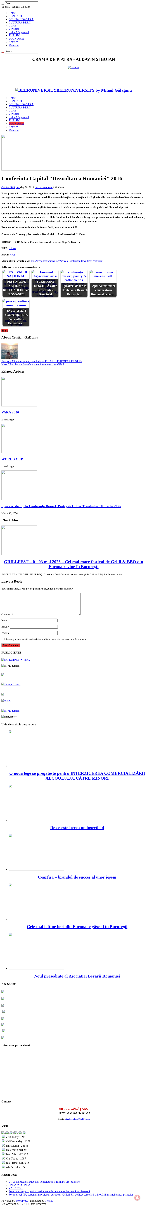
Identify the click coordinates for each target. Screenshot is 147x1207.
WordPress (22, 1200)
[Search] (2, 4)
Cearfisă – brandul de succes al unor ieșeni (77, 877)
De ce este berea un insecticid (77, 827)
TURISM (14, 35)
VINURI (14, 28)
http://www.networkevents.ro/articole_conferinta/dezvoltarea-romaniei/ (67, 260)
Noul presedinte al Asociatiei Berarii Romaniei (77, 976)
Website (5, 633)
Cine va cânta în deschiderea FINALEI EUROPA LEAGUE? (41, 361)
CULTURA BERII (19, 22)
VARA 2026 (10, 412)
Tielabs (49, 1200)
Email (5, 626)
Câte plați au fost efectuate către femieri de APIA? (32, 364)
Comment (7, 614)
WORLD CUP (12, 459)
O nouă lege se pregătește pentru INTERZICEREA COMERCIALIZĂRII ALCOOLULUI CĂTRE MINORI (77, 775)
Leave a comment (44, 187)
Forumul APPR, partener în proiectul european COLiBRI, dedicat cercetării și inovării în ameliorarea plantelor (71, 1194)
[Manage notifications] (137, 1198)
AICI (12, 254)
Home (12, 12)
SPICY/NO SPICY (20, 1184)
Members (14, 45)
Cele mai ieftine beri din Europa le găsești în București (77, 926)
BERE (12, 25)
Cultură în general (19, 32)
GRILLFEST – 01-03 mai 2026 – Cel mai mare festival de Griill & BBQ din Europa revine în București (73, 564)
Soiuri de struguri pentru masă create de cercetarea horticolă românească (49, 1191)
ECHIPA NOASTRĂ (21, 19)
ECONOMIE (16, 38)
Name (5, 620)
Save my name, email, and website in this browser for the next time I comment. (46, 639)
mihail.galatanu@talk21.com (77, 1119)
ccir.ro (12, 248)
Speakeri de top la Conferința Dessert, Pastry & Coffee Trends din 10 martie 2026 (61, 506)
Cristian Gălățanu (10, 187)
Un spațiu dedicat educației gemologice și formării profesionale (44, 1181)
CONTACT (15, 16)
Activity (13, 41)
